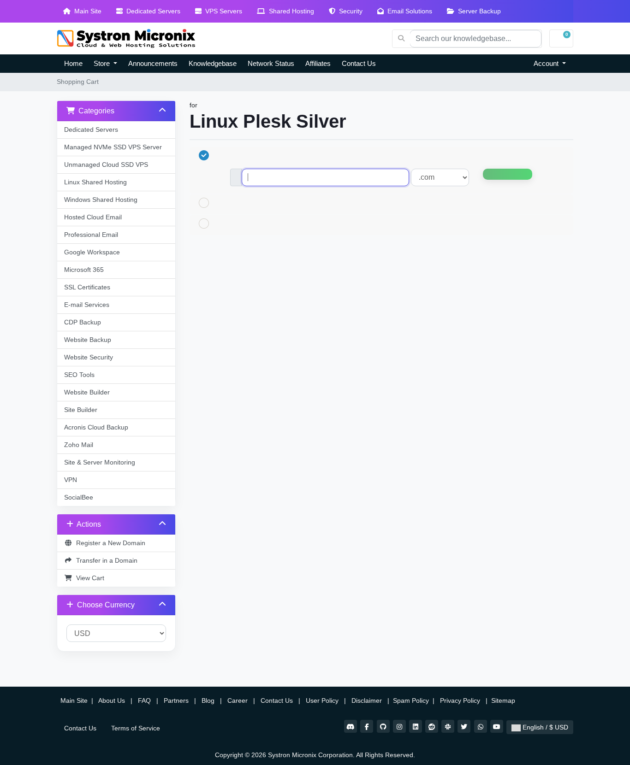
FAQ (145, 700)
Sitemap (504, 700)
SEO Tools (79, 374)
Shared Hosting (289, 11)
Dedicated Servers (151, 11)
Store (103, 63)
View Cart (88, 578)
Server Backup (477, 11)
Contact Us (359, 63)
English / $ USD (544, 727)
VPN (70, 479)
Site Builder (80, 409)
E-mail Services (86, 304)
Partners (177, 700)
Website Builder (87, 392)
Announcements (153, 63)
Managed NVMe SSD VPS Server (113, 147)
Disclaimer (367, 700)
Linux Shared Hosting (95, 182)
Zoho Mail (78, 444)
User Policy (323, 700)
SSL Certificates (87, 287)
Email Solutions (408, 11)
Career (237, 700)
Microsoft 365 (84, 269)
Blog (209, 700)
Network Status (271, 63)
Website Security (88, 357)
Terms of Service (135, 728)
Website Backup (87, 339)
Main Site (86, 11)
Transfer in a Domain (104, 560)
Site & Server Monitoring (99, 462)
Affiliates (318, 63)
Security (349, 11)
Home (73, 63)
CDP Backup (82, 322)
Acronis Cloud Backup (96, 427)
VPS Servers (222, 11)
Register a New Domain (108, 543)
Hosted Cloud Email (93, 217)
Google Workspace (92, 252)
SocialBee (78, 497)
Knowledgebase (213, 63)
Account (547, 63)
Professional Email (91, 234)
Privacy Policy (461, 700)
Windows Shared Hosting (100, 199)
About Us (112, 700)
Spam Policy (412, 700)
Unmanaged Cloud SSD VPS (106, 164)
